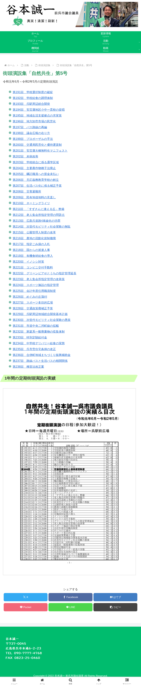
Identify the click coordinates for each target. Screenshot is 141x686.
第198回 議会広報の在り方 (31, 133)
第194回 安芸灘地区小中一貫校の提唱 (39, 109)
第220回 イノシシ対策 (28, 261)
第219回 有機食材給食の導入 (33, 255)
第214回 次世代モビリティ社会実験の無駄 (41, 226)
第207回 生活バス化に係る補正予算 (37, 185)
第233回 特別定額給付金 (30, 337)
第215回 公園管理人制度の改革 (34, 232)
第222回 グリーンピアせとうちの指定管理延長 (44, 273)
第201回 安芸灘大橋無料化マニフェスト (40, 150)
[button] (115, 607)
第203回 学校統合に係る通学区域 (36, 162)
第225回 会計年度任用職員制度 (34, 290)
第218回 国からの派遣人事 (31, 249)
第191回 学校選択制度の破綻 (33, 92)
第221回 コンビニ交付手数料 (33, 267)
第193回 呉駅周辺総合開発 (31, 103)
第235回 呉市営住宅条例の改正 (34, 349)
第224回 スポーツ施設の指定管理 (36, 285)
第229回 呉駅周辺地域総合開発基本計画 (40, 314)
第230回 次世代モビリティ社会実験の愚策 (41, 319)
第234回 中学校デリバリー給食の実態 (39, 343)
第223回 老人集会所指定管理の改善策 (39, 279)
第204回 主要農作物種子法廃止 (34, 168)
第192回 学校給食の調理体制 (33, 98)
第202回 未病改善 (25, 156)
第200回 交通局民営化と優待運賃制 (37, 144)
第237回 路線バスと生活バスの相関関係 (40, 360)
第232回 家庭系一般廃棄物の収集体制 (39, 331)
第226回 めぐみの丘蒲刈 (30, 296)
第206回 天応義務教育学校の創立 (36, 179)
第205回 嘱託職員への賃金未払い (36, 174)
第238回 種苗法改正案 (28, 366)
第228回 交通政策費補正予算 (33, 308)
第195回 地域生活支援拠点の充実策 (37, 115)
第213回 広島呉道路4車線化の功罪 (36, 220)
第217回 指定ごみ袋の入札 (31, 244)
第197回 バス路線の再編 (30, 127)
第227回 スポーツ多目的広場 (33, 302)
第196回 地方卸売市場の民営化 (34, 121)
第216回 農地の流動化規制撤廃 (34, 238)
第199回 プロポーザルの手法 (33, 138)
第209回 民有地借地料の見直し (34, 197)
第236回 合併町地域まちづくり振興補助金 (41, 355)
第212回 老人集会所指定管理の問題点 (39, 214)
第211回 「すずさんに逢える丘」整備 (38, 209)
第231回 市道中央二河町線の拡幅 (36, 325)
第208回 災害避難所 (27, 191)
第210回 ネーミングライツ (31, 203)
